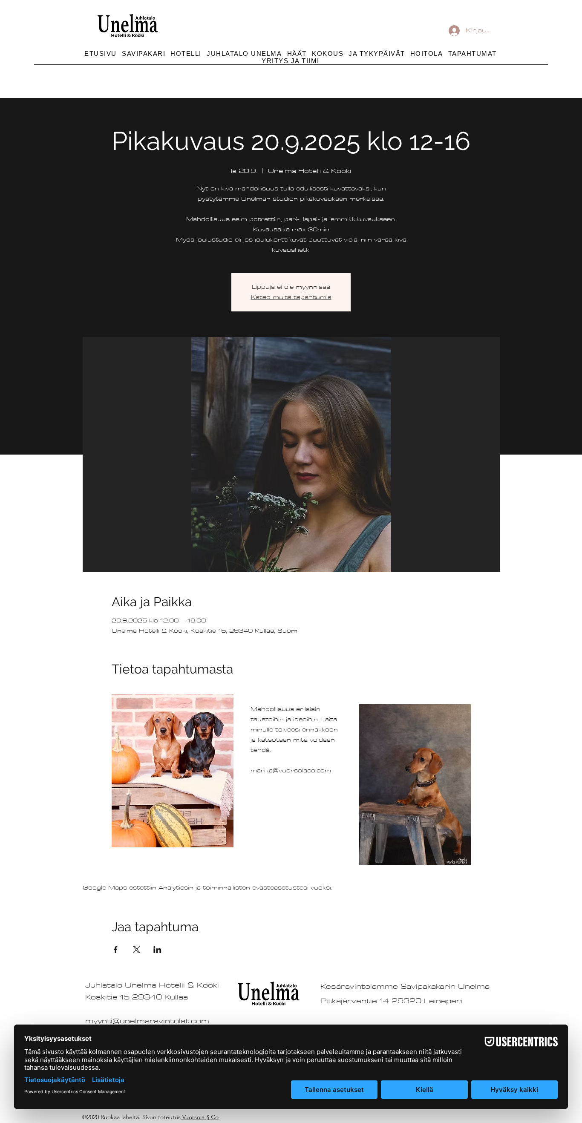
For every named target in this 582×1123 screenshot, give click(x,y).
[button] (358, 53)
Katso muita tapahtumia (291, 297)
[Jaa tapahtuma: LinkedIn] (157, 949)
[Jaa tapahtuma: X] (137, 949)
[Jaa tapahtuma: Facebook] (116, 949)
